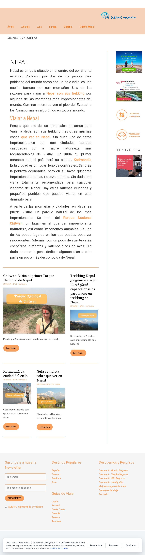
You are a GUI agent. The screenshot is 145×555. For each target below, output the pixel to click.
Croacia (56, 513)
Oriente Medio (87, 26)
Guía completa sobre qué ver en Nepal (49, 375)
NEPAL (15, 284)
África (11, 26)
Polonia (56, 517)
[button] (139, 4)
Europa (52, 26)
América (25, 26)
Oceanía (68, 26)
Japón (55, 501)
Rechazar (113, 545)
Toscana (56, 521)
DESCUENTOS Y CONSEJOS (22, 37)
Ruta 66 (56, 505)
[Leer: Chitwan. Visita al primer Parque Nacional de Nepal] (34, 310)
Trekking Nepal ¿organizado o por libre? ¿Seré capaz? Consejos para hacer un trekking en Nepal (84, 289)
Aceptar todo (96, 545)
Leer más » (11, 347)
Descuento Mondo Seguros (113, 470)
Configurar (131, 545)
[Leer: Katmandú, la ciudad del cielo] (17, 393)
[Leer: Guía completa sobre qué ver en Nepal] (51, 397)
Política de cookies (59, 548)
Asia (39, 26)
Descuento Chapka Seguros (113, 474)
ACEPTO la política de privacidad (25, 506)
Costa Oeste (58, 509)
